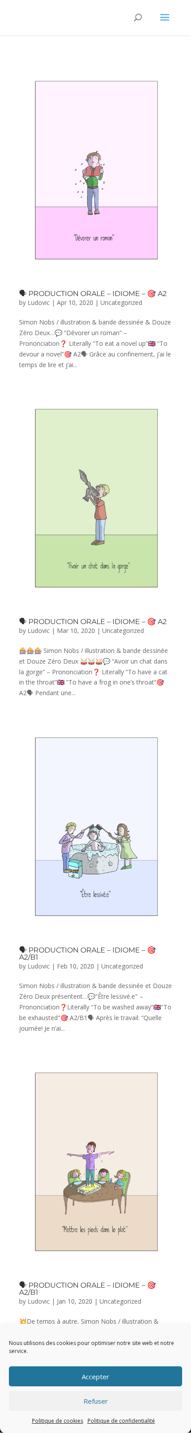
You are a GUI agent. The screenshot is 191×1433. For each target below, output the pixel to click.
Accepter (95, 1376)
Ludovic (39, 302)
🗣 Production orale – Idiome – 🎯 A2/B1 (87, 953)
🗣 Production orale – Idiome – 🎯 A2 (93, 293)
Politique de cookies (57, 1421)
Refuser (96, 1401)
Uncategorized (121, 302)
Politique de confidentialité (121, 1421)
